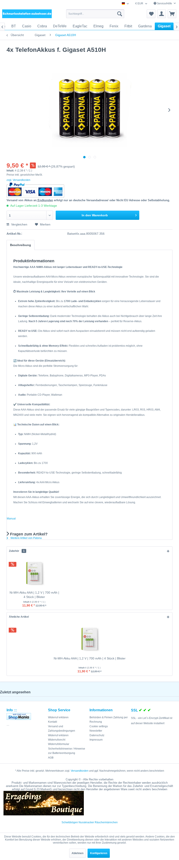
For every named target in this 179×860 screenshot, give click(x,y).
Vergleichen (18, 224)
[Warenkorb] (172, 13)
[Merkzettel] (151, 13)
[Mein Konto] (161, 13)
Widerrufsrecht (56, 739)
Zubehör (17, 550)
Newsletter (96, 730)
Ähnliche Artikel (19, 616)
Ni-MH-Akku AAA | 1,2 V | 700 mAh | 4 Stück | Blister (34, 595)
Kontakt (52, 721)
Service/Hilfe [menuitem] (164, 3)
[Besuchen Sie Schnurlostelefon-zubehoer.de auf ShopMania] (26, 716)
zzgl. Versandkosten (18, 180)
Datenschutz (97, 735)
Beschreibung (20, 245)
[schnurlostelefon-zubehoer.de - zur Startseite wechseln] (27, 14)
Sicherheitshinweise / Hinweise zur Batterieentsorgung (66, 751)
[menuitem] (95, 13)
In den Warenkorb (95, 215)
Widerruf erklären (58, 717)
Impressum (96, 739)
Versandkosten (79, 770)
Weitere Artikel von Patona (26, 538)
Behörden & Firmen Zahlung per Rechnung (109, 719)
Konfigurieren (98, 853)
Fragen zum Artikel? (28, 534)
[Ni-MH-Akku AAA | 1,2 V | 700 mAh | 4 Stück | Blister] (34, 573)
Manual (11, 518)
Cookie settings (99, 726)
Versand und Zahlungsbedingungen (61, 728)
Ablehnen (77, 853)
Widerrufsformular (58, 744)
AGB (50, 757)
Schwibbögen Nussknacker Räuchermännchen (90, 822)
